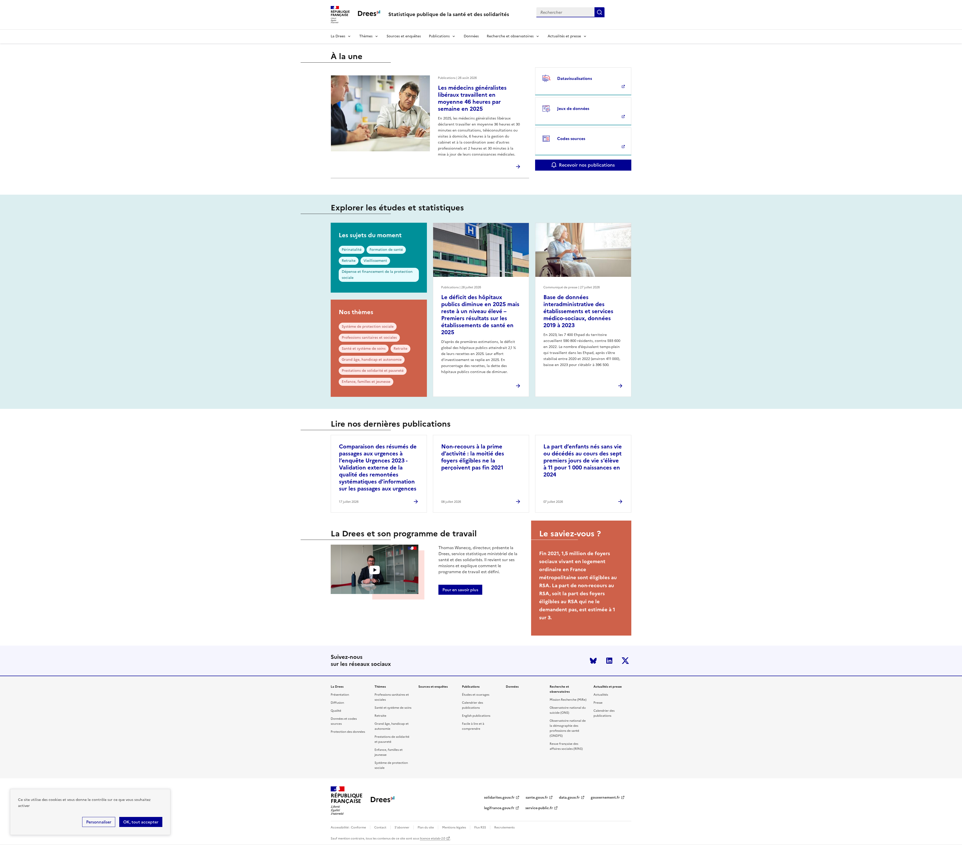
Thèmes (366, 36)
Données (471, 36)
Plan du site (426, 827)
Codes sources (571, 139)
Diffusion (337, 702)
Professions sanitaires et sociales (369, 337)
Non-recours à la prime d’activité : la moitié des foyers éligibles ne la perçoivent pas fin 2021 (472, 457)
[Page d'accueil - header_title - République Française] (383, 800)
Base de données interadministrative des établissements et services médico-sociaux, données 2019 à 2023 (578, 311)
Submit (599, 12)
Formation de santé (386, 249)
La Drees (338, 36)
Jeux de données (573, 108)
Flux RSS (480, 827)
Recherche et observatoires (510, 36)
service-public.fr (539, 808)
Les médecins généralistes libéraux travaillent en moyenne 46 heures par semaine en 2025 (472, 98)
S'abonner (402, 827)
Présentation (340, 694)
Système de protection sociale (368, 326)
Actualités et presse (564, 36)
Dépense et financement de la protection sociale (377, 274)
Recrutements (504, 827)
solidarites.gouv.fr (499, 797)
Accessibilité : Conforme (348, 827)
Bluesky (593, 661)
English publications (476, 715)
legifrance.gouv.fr (499, 808)
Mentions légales (454, 827)
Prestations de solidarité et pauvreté (373, 370)
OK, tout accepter (140, 822)
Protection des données (348, 732)
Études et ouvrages (475, 694)
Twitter (625, 661)
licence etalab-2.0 (432, 838)
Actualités (600, 694)
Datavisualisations (574, 78)
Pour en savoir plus (460, 590)
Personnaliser (98, 822)
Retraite (348, 260)
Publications (439, 36)
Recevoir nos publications (587, 165)
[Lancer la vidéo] (374, 570)
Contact (380, 827)
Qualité (336, 710)
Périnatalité (352, 249)
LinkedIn (609, 661)
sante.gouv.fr (537, 797)
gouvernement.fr (605, 797)
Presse (598, 702)
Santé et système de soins (364, 348)
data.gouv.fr (569, 797)
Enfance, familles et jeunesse (366, 381)
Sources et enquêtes (404, 36)
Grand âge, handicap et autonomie (372, 359)
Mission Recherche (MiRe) (568, 699)
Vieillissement (375, 260)
